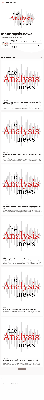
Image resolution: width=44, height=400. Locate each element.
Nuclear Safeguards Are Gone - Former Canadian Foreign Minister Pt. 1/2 (22, 103)
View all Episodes (22, 368)
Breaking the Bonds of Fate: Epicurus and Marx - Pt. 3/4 (21, 360)
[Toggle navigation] (40, 2)
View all (40, 57)
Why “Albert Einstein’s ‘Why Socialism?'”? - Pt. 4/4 (19, 309)
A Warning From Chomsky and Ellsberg (16, 259)
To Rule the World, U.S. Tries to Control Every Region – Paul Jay (22, 155)
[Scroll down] (22, 51)
